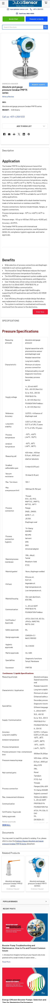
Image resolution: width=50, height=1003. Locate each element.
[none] (25, 57)
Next (47, 874)
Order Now (40, 312)
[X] (19, 134)
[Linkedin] (24, 134)
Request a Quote (36, 19)
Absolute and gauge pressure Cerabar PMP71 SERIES (37, 883)
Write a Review (8, 96)
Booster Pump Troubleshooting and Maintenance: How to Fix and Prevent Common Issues (23, 948)
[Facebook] (4, 134)
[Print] (14, 134)
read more (6, 962)
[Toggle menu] (3, 3)
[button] (25, 126)
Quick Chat (13, 19)
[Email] (9, 134)
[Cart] (46, 2)
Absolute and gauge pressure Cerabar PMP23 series (12, 883)
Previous (3, 874)
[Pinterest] (29, 134)
